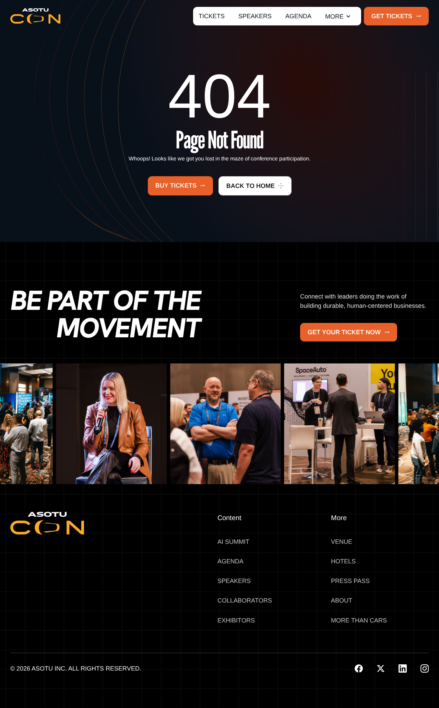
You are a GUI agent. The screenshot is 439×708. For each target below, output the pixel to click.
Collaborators (244, 600)
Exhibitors (236, 620)
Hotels (343, 561)
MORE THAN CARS (359, 620)
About (341, 600)
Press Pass (350, 580)
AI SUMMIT (233, 541)
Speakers (234, 580)
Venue (341, 541)
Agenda (230, 561)
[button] (338, 16)
